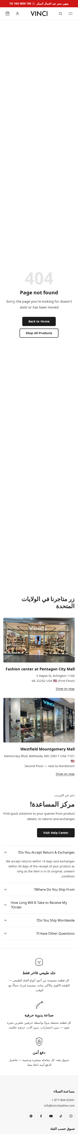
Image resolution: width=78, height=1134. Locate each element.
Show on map (65, 689)
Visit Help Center (55, 833)
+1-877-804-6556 (63, 1100)
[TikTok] (61, 1116)
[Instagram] (71, 1116)
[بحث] (60, 13)
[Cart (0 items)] (7, 13)
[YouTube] (51, 1116)
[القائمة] (70, 13)
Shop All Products (39, 333)
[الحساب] (17, 13)
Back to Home (39, 321)
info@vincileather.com (59, 1106)
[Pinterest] (31, 1116)
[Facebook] (41, 1116)
